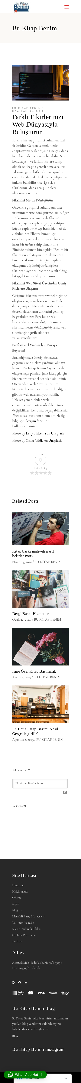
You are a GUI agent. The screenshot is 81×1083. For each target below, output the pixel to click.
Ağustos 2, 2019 (23, 739)
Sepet (15, 904)
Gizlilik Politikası (24, 935)
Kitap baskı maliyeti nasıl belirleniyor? (33, 553)
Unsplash (57, 433)
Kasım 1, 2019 (21, 677)
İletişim (17, 941)
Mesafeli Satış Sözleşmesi (28, 916)
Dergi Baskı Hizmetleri (31, 613)
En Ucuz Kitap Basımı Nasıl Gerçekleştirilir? (35, 731)
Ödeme (16, 898)
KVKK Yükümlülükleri (26, 929)
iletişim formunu (37, 421)
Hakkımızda (20, 891)
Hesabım (18, 885)
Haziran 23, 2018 (28, 111)
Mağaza (17, 910)
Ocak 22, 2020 (21, 619)
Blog (15, 1036)
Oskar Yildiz (35, 440)
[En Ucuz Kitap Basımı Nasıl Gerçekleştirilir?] (40, 704)
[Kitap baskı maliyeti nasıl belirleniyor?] (40, 529)
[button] (25, 1074)
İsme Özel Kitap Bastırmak (34, 671)
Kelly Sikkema (36, 433)
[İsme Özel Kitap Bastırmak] (40, 646)
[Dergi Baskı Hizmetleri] (40, 589)
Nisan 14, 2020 (22, 562)
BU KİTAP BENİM (26, 108)
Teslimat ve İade (23, 923)
